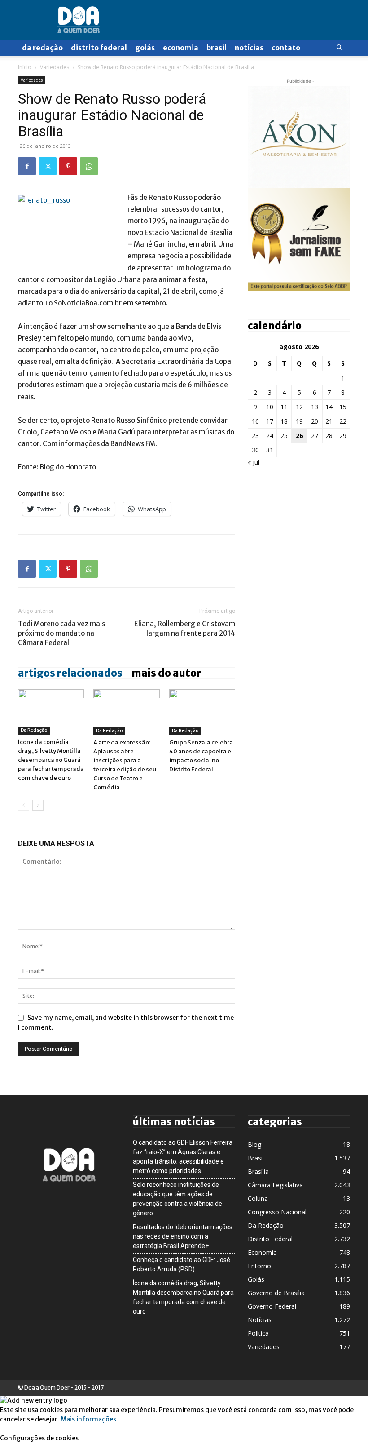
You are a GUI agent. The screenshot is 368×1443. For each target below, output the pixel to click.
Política (258, 1333)
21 (329, 421)
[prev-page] (23, 805)
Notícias (249, 47)
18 (284, 421)
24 (269, 435)
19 (299, 421)
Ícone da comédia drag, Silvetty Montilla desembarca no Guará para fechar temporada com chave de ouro (51, 760)
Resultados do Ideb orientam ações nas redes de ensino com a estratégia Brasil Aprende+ (182, 1236)
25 (284, 435)
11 (284, 407)
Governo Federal (272, 1306)
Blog (254, 1144)
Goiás (145, 47)
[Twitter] (48, 166)
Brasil (216, 47)
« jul (253, 462)
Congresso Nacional (277, 1212)
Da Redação (42, 47)
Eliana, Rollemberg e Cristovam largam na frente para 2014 (184, 628)
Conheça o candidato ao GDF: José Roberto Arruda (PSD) (181, 1264)
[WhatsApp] (89, 166)
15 (342, 407)
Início (24, 67)
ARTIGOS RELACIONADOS (70, 673)
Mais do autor (166, 673)
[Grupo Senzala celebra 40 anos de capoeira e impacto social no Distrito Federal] (202, 712)
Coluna (258, 1198)
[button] (339, 48)
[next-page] (38, 805)
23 (255, 435)
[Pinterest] (68, 166)
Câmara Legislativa (275, 1185)
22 (342, 421)
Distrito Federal (99, 47)
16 (255, 421)
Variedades (54, 67)
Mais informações (88, 1419)
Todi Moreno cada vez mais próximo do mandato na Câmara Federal (61, 633)
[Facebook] (27, 166)
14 (329, 407)
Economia (180, 47)
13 (314, 407)
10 (269, 407)
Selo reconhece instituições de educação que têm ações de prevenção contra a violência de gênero (177, 1199)
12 (299, 407)
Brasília (258, 1171)
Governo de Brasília (276, 1292)
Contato (286, 47)
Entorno (259, 1266)
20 (314, 421)
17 (269, 421)
